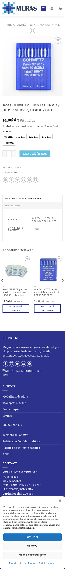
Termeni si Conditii (15, 435)
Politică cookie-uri (17, 563)
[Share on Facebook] (11, 180)
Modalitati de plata (15, 396)
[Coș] (60, 8)
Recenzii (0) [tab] (12, 205)
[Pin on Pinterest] (29, 180)
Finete (7, 131)
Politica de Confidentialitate (41, 563)
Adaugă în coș (35, 153)
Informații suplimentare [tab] (23, 198)
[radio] (8, 136)
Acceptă (32, 537)
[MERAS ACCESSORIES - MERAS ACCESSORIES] (20, 8)
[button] (60, 500)
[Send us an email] (23, 364)
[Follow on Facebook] (5, 364)
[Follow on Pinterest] (29, 364)
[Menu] (43, 8)
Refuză (32, 546)
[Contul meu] (52, 8)
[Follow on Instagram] (11, 364)
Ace (57, 24)
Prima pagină (15, 24)
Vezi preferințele (32, 555)
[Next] (62, 287)
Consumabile (40, 24)
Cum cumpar (10, 409)
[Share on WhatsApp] (5, 180)
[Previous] (2, 287)
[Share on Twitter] (17, 180)
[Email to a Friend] (23, 180)
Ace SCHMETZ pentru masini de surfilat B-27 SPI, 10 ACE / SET (46, 292)
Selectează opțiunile (15, 308)
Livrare (7, 415)
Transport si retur (14, 403)
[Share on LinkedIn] (35, 180)
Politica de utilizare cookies (21, 447)
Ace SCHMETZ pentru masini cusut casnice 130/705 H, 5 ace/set (14, 292)
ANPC (6, 454)
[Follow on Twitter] (17, 364)
